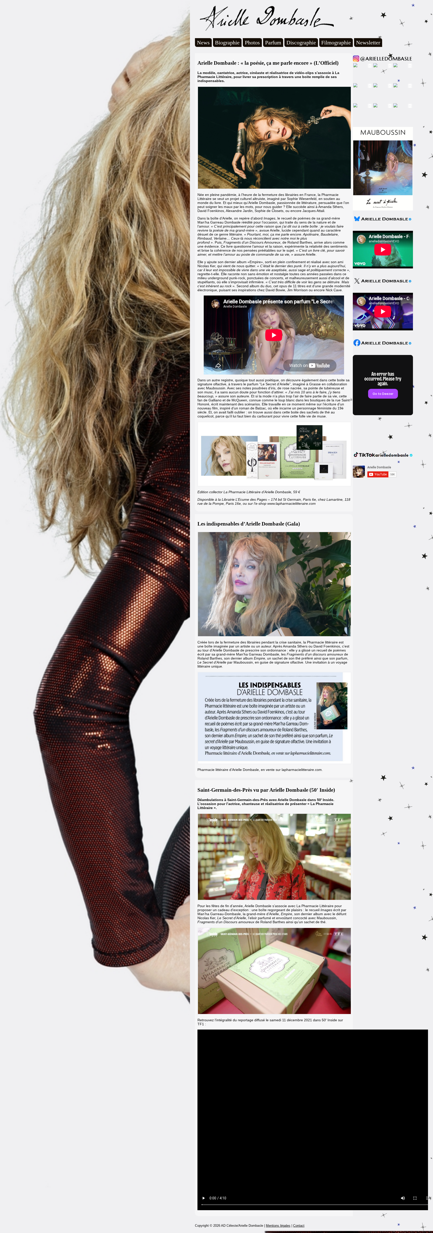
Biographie (227, 42)
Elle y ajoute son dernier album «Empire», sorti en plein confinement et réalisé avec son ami (270, 262)
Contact (298, 1225)
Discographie (301, 42)
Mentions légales (278, 1225)
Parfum (273, 42)
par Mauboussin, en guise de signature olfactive (250, 662)
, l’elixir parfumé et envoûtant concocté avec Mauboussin (276, 918)
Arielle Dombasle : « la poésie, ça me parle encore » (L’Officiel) (268, 63)
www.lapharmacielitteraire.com (291, 503)
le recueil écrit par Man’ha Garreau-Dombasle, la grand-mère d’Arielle (271, 912)
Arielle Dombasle (264, 18)
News (203, 42)
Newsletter (368, 42)
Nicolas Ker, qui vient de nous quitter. (226, 266)
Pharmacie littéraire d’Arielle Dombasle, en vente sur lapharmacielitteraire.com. (260, 770)
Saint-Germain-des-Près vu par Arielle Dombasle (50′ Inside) (266, 790)
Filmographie (336, 42)
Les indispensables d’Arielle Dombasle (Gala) (248, 524)
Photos (252, 42)
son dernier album (244, 658)
